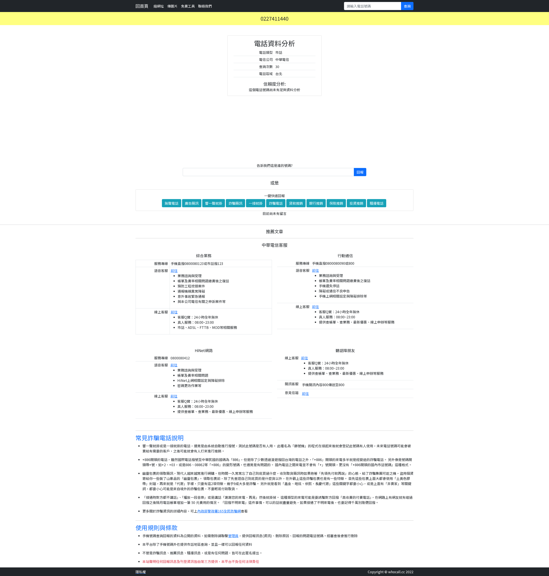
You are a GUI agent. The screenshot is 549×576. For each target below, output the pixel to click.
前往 (174, 270)
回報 (360, 172)
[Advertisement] (274, 129)
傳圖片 (172, 6)
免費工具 (188, 6)
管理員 (233, 535)
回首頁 (142, 6)
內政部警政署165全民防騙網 (219, 511)
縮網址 (159, 6)
